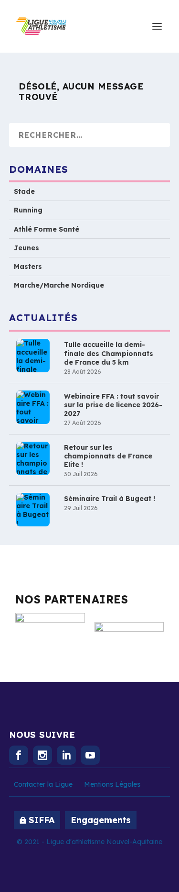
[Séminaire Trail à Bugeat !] (33, 509)
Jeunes (26, 248)
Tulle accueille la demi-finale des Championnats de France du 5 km (108, 353)
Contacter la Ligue (43, 784)
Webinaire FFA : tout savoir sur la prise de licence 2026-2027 (113, 405)
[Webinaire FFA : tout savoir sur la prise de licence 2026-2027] (33, 407)
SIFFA (41, 819)
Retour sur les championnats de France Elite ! (108, 456)
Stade (24, 191)
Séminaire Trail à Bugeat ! (109, 498)
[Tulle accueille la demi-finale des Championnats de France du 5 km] (33, 355)
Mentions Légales (112, 784)
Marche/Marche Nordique (59, 285)
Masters (28, 266)
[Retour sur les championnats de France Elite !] (33, 458)
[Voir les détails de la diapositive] (50, 632)
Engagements (101, 819)
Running (28, 210)
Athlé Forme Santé (46, 229)
